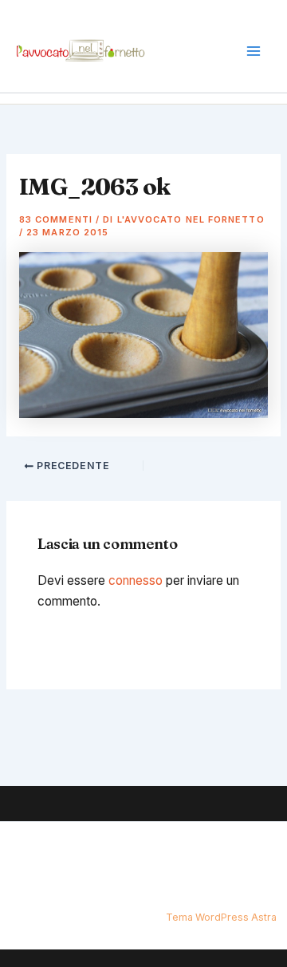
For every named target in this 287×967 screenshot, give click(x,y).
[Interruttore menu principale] (254, 51)
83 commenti (55, 219)
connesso (135, 580)
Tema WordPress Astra (221, 917)
